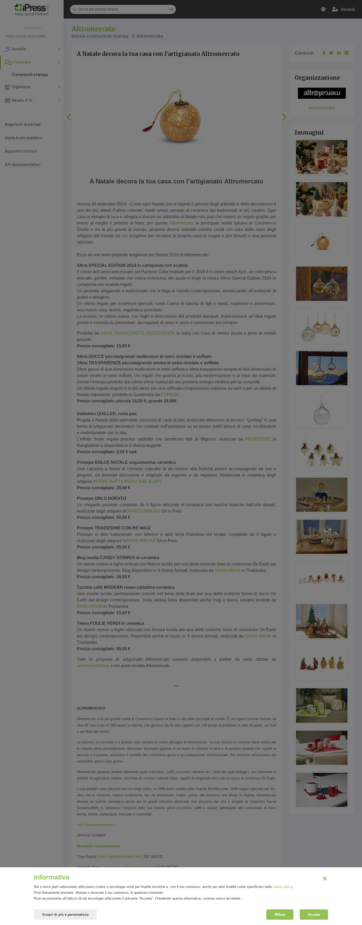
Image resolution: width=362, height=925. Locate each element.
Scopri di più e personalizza (65, 915)
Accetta (314, 915)
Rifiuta (280, 915)
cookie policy (283, 887)
